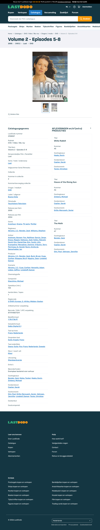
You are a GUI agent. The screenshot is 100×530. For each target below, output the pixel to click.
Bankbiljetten (69, 27)
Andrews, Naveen (15, 238)
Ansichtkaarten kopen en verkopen (65, 487)
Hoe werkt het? (58, 439)
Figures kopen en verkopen (18, 504)
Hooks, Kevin (37, 378)
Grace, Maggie (14, 240)
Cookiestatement (86, 525)
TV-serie (26, 224)
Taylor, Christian (37, 396)
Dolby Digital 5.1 (14, 326)
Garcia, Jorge (40, 238)
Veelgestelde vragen (60, 443)
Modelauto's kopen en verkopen (64, 491)
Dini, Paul (12, 394)
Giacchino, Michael (16, 281)
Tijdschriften (48, 27)
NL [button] (67, 7)
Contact (55, 447)
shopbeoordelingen (64, 2)
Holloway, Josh (26, 240)
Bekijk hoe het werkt (79, 2)
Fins (20, 347)
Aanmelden (87, 7)
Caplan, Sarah (14, 387)
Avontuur (12, 224)
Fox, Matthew (28, 238)
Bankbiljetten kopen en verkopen (64, 482)
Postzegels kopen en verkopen (20, 482)
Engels (16, 340)
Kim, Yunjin (31, 242)
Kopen (11, 12)
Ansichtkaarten (83, 27)
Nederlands (18, 333)
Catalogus (35, 12)
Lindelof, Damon (22, 396)
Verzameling (50, 12)
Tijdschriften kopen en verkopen (20, 499)
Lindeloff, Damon (28, 270)
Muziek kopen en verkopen (62, 495)
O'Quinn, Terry (41, 245)
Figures (59, 27)
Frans (10, 333)
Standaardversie (15, 360)
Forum (75, 12)
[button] (79, 7)
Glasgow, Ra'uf (21, 258)
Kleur (10, 353)
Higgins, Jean (33, 258)
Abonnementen (14, 456)
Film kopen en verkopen (61, 499)
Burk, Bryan (36, 256)
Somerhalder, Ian (15, 249)
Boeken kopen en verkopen (18, 495)
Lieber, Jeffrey (14, 270)
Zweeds (42, 347)
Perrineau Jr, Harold (16, 247)
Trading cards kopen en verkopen (65, 504)
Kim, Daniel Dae (20, 242)
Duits (10, 340)
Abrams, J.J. (13, 231)
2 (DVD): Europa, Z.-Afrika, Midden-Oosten (25, 301)
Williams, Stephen (38, 231)
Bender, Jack (24, 231)
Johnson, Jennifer (70, 252)
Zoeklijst (64, 12)
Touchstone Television (17, 204)
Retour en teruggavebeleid (62, 456)
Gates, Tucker (25, 378)
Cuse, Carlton (24, 268)
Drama (19, 224)
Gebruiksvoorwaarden (59, 525)
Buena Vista (13, 197)
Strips (21, 27)
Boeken (38, 27)
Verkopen (22, 12)
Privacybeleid (73, 525)
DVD (31, 44)
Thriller (33, 224)
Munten (29, 27)
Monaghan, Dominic (26, 245)
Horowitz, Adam (37, 268)
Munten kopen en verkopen (18, 491)
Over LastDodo (14, 439)
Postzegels (12, 27)
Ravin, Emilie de (31, 247)
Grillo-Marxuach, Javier (26, 394)
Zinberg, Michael (15, 380)
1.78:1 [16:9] (13, 319)
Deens (10, 347)
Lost (25, 44)
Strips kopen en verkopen (18, 487)
